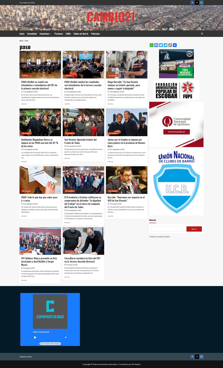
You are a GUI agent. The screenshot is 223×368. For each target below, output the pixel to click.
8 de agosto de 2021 (29, 268)
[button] (35, 337)
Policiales (95, 33)
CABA (68, 33)
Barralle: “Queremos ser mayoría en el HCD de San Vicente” (126, 198)
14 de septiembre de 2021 (117, 92)
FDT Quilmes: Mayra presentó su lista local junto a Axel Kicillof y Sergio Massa (39, 261)
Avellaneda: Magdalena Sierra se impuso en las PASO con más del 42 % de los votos (39, 143)
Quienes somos (26, 356)
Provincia (59, 33)
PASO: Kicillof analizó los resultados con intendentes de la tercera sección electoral (82, 85)
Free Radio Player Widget (51, 343)
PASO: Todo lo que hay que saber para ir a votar (39, 198)
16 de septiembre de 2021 (73, 92)
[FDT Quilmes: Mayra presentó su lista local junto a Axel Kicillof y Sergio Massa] (40, 241)
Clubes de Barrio (81, 33)
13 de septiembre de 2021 (30, 149)
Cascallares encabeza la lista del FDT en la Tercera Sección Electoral (82, 259)
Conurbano (44, 33)
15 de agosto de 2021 (116, 204)
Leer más (24, 104)
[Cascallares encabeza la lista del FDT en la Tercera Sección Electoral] (83, 241)
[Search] (202, 34)
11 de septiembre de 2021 (30, 204)
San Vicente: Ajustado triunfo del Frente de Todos (80, 141)
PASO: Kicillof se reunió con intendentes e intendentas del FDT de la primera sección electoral (39, 85)
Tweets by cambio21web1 (159, 237)
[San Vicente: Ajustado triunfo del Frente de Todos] (83, 122)
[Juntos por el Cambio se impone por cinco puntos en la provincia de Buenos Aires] (126, 122)
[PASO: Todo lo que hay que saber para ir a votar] (40, 180)
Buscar (152, 220)
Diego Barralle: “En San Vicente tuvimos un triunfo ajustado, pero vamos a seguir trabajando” (124, 85)
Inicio (22, 33)
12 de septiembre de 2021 (117, 149)
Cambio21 (111, 16)
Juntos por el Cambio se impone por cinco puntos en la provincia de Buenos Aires (126, 143)
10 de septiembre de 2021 (73, 210)
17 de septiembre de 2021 (30, 92)
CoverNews (123, 364)
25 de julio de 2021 (71, 265)
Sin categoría (113, 76)
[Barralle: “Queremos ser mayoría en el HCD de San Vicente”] (126, 180)
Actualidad (32, 33)
